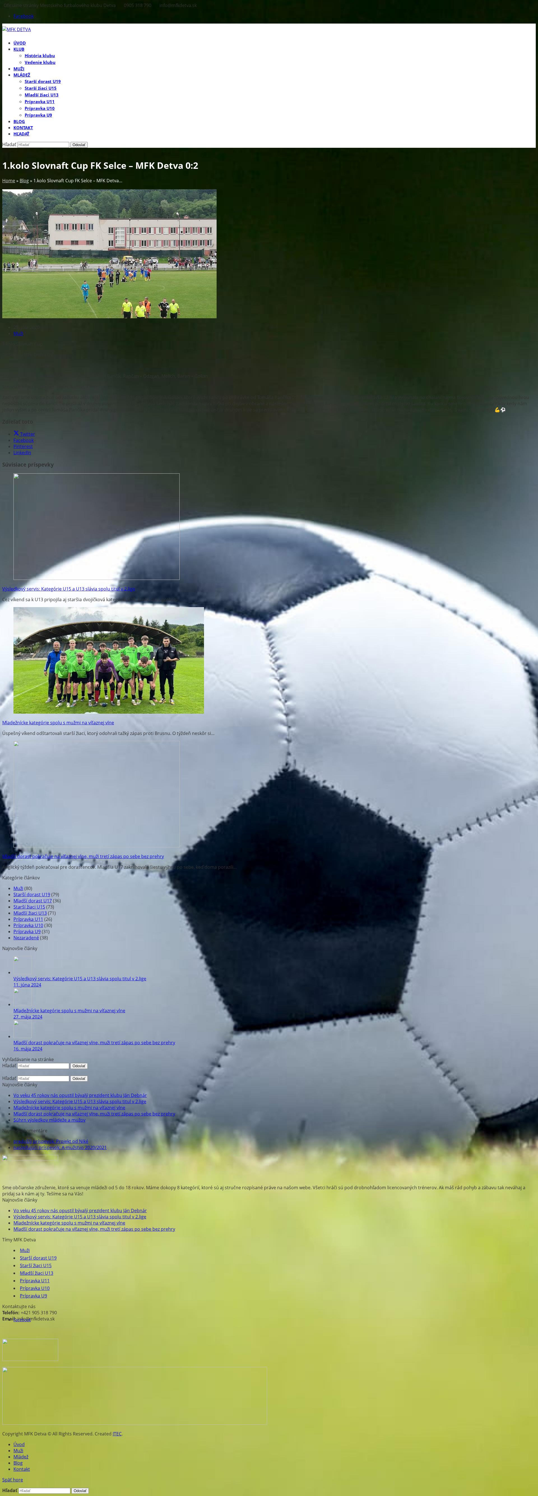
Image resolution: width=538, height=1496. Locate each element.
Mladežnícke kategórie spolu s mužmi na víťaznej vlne (58, 723)
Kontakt (21, 1469)
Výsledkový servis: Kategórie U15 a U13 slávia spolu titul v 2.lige (68, 589)
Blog (24, 181)
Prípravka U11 (28, 919)
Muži (18, 333)
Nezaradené (26, 938)
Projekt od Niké (50, 1141)
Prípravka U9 (27, 931)
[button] (21, 134)
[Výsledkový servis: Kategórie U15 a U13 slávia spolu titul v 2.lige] (96, 578)
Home (8, 181)
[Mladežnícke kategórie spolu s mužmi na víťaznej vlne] (108, 712)
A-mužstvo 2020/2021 (60, 1147)
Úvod (19, 1444)
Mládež (20, 1457)
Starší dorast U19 (31, 894)
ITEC (117, 1434)
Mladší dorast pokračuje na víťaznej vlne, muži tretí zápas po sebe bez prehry (83, 856)
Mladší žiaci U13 (30, 913)
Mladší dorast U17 (32, 901)
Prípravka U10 (28, 925)
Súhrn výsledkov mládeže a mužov (49, 1120)
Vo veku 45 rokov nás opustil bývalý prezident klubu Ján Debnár (80, 1095)
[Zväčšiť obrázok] (109, 317)
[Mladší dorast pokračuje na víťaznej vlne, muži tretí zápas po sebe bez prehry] (96, 846)
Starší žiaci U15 (29, 907)
